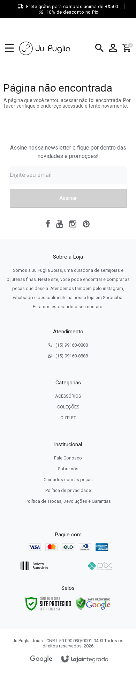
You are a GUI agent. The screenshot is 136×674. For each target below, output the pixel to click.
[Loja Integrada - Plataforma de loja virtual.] (85, 659)
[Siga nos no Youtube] (59, 224)
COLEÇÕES (68, 407)
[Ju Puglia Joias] (45, 48)
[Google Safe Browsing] (93, 603)
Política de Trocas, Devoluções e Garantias (68, 501)
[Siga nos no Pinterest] (86, 224)
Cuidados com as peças (68, 479)
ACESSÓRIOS (68, 396)
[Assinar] (68, 198)
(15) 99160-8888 (71, 345)
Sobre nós (68, 468)
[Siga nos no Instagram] (72, 224)
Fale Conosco (68, 458)
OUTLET (68, 417)
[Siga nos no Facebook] (48, 224)
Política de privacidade (68, 490)
